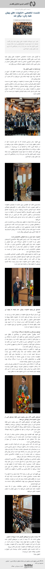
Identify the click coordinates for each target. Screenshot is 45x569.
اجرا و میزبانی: (17, 566)
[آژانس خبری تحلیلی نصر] (22, 4)
